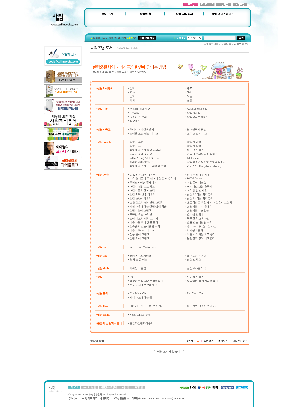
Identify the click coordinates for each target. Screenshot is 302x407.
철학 (132, 88)
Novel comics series (140, 314)
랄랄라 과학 (194, 142)
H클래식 (135, 112)
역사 (132, 92)
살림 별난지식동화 (140, 198)
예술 (189, 96)
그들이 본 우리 (138, 116)
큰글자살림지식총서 (141, 323)
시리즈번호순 (240, 341)
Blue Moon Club (138, 293)
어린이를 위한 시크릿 (142, 190)
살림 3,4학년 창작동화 (200, 198)
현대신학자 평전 (196, 129)
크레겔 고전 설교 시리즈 (144, 133)
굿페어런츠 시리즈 (140, 255)
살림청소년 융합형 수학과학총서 (206, 162)
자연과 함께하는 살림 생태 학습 (148, 206)
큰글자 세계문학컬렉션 (143, 284)
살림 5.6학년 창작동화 (142, 194)
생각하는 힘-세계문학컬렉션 (146, 280)
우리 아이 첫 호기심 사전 (201, 226)
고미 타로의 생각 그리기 (144, 218)
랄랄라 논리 (136, 146)
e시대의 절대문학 (197, 108)
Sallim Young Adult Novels (144, 158)
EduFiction (193, 158)
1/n (131, 276)
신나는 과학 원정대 (198, 174)
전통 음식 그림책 (139, 234)
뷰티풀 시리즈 (195, 276)
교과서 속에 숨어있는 (142, 154)
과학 (189, 92)
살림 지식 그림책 (139, 238)
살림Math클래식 (196, 268)
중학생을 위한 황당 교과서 (145, 150)
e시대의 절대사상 (140, 108)
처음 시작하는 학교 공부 (201, 234)
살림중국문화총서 (197, 116)
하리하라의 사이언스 (142, 162)
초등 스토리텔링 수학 (199, 222)
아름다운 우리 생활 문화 (144, 222)
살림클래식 (193, 112)
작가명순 (209, 341)
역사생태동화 (195, 230)
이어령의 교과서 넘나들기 (202, 306)
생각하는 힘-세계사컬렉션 (202, 280)
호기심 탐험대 (195, 214)
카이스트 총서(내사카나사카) (204, 166)
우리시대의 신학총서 (142, 129)
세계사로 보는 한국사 (199, 186)
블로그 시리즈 (195, 150)
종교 (189, 88)
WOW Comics (195, 178)
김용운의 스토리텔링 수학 (145, 226)
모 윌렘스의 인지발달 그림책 (146, 202)
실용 (189, 100)
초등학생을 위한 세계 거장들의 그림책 (209, 202)
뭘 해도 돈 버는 (138, 259)
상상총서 (135, 120)
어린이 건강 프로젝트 (142, 186)
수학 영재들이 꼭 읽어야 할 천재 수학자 (153, 178)
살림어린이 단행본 (198, 210)
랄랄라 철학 (194, 146)
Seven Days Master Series (143, 247)
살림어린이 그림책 (140, 210)
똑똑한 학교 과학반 (141, 214)
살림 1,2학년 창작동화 (200, 194)
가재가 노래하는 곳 (141, 297)
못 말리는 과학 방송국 (142, 174)
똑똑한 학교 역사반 (198, 218)
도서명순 (192, 341)
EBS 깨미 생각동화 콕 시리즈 (147, 306)
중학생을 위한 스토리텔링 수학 (148, 166)
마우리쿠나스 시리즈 (142, 230)
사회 (132, 100)
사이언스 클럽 (138, 268)
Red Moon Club (195, 293)
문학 (132, 96)
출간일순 (223, 341)
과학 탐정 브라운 (197, 190)
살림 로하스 (194, 259)
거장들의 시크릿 (196, 182)
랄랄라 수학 (136, 142)
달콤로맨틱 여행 (196, 255)
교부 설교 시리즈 (197, 133)
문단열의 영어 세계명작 (201, 238)
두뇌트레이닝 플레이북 (143, 182)
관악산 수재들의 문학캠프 (202, 154)
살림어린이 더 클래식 (199, 206)
